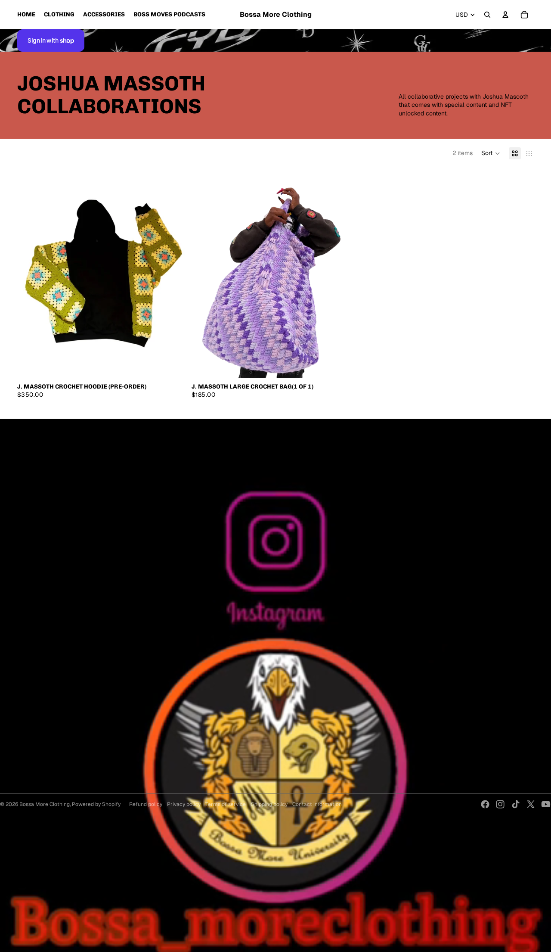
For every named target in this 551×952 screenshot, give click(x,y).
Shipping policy (269, 804)
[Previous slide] (30, 272)
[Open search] (487, 14)
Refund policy (145, 804)
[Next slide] (172, 272)
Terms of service (225, 804)
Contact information (317, 804)
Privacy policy (184, 804)
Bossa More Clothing (44, 804)
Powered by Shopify (96, 804)
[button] (490, 153)
